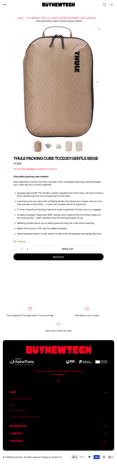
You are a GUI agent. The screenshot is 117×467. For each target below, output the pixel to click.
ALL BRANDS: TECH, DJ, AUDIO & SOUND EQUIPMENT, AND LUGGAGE (61, 18)
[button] (4, 4)
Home (20, 18)
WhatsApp (60, 374)
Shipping (31, 169)
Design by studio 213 (52, 457)
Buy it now (58, 256)
